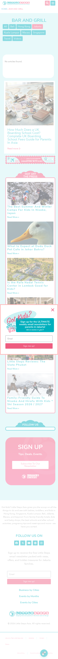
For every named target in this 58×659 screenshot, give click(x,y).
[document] (29, 329)
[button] (53, 310)
